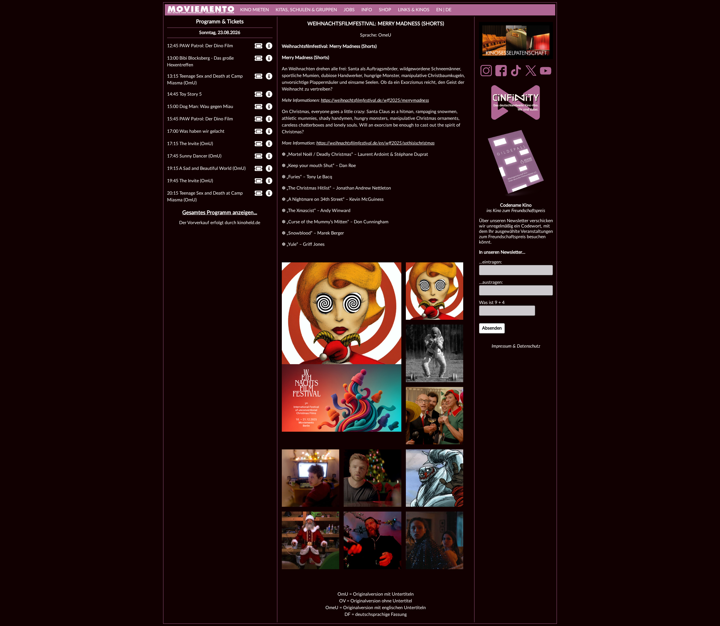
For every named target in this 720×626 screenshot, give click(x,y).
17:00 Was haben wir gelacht (195, 131)
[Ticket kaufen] (256, 47)
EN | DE (443, 10)
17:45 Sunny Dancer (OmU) (194, 156)
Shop (385, 10)
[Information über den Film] (269, 46)
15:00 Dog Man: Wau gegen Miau (200, 106)
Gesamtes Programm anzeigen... (219, 212)
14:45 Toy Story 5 (184, 94)
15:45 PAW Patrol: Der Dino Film (200, 119)
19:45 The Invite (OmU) (190, 181)
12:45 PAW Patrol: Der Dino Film (200, 46)
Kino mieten (254, 10)
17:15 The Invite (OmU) (190, 143)
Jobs (349, 10)
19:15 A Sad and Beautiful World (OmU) (206, 168)
